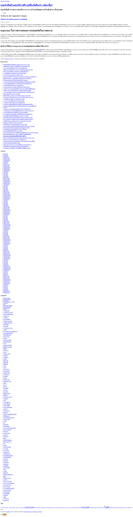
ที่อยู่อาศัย (5, 362)
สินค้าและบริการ (7, 441)
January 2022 (6, 208)
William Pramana (28, 511)
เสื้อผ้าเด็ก (5, 472)
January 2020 (6, 238)
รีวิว (4, 422)
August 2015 (6, 270)
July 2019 (5, 245)
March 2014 (6, 290)
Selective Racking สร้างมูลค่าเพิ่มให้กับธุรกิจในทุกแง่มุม (16, 87)
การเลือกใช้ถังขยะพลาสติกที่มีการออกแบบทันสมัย (15, 112)
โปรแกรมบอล (6, 486)
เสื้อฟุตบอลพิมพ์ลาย (8, 474)
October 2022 (6, 197)
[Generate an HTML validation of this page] (4, 515)
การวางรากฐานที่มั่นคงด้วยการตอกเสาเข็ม (13, 100)
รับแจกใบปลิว (6, 419)
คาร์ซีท (5, 329)
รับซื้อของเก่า (6, 416)
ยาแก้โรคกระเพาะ (7, 397)
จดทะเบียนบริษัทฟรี (8, 333)
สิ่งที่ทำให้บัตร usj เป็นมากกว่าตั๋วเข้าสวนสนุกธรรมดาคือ (16, 95)
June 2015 (5, 273)
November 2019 (6, 240)
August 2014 (6, 284)
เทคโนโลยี (6, 462)
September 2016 (6, 266)
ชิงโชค (5, 338)
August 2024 (6, 171)
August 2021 (6, 214)
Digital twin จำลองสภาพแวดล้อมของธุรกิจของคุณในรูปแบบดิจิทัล (19, 141)
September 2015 (6, 269)
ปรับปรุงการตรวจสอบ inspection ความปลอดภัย (14, 19)
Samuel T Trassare (38, 511)
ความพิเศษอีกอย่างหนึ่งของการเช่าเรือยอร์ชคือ (14, 73)
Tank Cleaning (6, 308)
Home (4, 13)
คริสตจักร (35, 507)
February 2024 (6, 178)
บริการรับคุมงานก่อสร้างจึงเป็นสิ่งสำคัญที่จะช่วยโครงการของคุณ (19, 126)
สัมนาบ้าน (5, 436)
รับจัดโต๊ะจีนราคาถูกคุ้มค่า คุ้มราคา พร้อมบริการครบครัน (17, 121)
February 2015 (6, 276)
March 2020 (6, 235)
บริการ (11, 58)
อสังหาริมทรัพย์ (7, 447)
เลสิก (4, 469)
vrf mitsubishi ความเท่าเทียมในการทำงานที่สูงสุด (15, 129)
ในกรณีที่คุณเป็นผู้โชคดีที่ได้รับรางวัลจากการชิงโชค (16, 115)
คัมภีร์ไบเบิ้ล (44, 507)
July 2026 (5, 153)
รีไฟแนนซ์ (5, 424)
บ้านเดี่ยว (5, 376)
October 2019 (6, 241)
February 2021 (6, 222)
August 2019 (6, 244)
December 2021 (6, 209)
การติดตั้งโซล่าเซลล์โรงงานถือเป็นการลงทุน (14, 99)
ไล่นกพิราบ (6, 500)
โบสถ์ (106, 507)
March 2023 (6, 191)
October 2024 (6, 168)
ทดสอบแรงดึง (6, 354)
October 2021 (6, 212)
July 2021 (5, 215)
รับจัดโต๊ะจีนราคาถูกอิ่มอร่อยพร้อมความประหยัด (15, 124)
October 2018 (6, 256)
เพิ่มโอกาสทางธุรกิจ (101, 507)
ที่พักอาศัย (5, 360)
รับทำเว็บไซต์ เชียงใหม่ (8, 417)
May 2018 (5, 263)
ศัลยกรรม (5, 431)
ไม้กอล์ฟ (5, 495)
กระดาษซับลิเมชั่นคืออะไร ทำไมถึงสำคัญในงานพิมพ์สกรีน (17, 83)
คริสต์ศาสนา (40, 507)
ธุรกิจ (4, 366)
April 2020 (5, 234)
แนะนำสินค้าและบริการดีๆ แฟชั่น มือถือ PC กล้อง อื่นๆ (26, 5)
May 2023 (5, 188)
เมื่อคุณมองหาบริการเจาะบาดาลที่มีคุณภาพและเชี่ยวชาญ (17, 144)
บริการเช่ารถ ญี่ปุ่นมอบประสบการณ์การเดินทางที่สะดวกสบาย (18, 97)
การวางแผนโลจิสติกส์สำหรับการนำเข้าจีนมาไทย (15, 68)
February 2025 (6, 165)
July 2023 (5, 186)
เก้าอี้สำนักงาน (6, 454)
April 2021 (5, 219)
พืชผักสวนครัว (6, 393)
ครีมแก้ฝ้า (5, 326)
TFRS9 (5, 309)
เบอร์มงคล (5, 464)
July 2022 (5, 201)
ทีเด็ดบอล (5, 364)
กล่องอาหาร (6, 316)
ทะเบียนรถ (5, 357)
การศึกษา (5, 317)
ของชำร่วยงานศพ (7, 321)
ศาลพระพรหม (6, 433)
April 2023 (5, 189)
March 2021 (6, 220)
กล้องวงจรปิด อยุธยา (8, 314)
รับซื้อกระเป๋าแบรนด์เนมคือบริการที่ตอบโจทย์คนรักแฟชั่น (17, 90)
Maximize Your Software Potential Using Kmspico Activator (16, 127)
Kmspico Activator (6, 507)
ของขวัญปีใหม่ (6, 319)
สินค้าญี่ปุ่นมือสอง (7, 440)
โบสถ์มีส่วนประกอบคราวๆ (122, 507)
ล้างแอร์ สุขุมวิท (7, 429)
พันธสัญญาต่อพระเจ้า (77, 507)
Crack (1, 507)
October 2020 (6, 227)
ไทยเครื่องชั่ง (6, 493)
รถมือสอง (5, 398)
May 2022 (5, 203)
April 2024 (5, 176)
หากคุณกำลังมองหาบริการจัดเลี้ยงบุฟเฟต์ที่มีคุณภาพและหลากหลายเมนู (20, 132)
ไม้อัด (4, 497)
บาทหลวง (69, 507)
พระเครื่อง (5, 391)
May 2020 (5, 233)
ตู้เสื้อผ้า (5, 348)
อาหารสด (5, 448)
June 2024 (5, 173)
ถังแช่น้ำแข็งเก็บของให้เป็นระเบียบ (11, 143)
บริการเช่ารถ (6, 369)
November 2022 (6, 196)
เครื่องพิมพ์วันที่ (7, 457)
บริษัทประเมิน (6, 372)
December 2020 (6, 224)
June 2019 (5, 246)
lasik (4, 304)
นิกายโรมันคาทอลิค (61, 507)
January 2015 (6, 278)
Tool (23, 507)
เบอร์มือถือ (6, 466)
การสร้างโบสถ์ (29, 507)
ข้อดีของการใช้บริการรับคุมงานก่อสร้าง (13, 122)
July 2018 (5, 260)
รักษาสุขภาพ (6, 410)
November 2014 (6, 280)
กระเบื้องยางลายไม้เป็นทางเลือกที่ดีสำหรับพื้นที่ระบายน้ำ (16, 148)
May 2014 (5, 287)
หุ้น (4, 443)
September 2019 (6, 243)
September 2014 (6, 282)
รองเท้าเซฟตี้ (6, 405)
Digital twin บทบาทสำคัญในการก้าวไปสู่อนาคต (14, 139)
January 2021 (6, 223)
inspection (7, 58)
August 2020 (6, 229)
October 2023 (6, 182)
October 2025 (6, 158)
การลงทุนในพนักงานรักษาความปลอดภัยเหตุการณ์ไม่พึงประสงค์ (18, 92)
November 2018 (6, 255)
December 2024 (6, 167)
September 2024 (6, 169)
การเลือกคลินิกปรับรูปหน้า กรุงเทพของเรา (13, 85)
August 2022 (6, 199)
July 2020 (5, 230)
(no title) (5, 107)
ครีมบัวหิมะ (6, 324)
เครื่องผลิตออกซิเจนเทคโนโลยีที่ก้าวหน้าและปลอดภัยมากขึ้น (18, 117)
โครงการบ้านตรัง (7, 481)
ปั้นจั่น (4, 383)
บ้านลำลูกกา (6, 374)
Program (21, 507)
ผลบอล (5, 386)
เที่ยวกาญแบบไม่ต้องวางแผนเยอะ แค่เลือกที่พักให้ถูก (16, 71)
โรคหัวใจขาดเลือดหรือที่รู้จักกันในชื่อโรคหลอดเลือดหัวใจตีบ (18, 104)
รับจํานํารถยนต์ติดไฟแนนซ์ (9, 414)
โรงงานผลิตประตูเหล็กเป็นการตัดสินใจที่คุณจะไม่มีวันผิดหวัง (17, 114)
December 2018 (6, 254)
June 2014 (5, 286)
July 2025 (5, 162)
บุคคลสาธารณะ (7, 381)
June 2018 (5, 261)
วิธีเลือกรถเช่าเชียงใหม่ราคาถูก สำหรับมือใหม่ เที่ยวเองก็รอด (18, 69)
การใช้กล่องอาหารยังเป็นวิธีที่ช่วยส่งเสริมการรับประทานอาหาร (18, 110)
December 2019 (6, 239)
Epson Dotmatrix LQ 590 (9, 301)
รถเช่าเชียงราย (7, 402)
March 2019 (6, 250)
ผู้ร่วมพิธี (72, 507)
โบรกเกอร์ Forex (7, 485)
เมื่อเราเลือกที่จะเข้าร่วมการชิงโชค (11, 94)
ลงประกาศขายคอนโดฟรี (9, 428)
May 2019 (5, 248)
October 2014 (6, 281)
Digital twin (6, 300)
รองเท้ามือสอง (6, 404)
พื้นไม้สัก (5, 395)
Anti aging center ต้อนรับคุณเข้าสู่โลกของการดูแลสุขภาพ (16, 109)
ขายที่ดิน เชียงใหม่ (7, 322)
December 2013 (6, 291)
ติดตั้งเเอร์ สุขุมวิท (7, 347)
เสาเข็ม (5, 471)
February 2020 (6, 237)
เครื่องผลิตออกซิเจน (8, 455)
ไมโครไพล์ (6, 498)
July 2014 (5, 285)
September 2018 (6, 258)
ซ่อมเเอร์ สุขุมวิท (7, 340)
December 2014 (6, 279)
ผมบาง (5, 385)
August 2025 (6, 161)
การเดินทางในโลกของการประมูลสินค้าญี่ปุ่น (14, 102)
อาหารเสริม (6, 450)
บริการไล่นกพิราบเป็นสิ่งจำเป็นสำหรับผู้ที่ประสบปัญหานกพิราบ (18, 119)
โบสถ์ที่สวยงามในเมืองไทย (113, 507)
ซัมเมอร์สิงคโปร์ (7, 341)
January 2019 (6, 253)
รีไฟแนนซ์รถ (6, 426)
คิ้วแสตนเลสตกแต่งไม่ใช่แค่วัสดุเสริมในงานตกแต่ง (15, 80)
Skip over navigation (5, 1)
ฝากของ (5, 390)
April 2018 (5, 264)
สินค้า (4, 438)
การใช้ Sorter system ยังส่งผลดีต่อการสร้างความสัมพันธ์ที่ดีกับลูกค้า (19, 88)
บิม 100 (5, 378)
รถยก (4, 400)
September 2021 (6, 213)
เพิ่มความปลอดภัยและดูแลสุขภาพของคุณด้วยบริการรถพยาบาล (18, 137)
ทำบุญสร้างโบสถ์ (55, 507)
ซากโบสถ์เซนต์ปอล (49, 507)
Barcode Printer (6, 298)
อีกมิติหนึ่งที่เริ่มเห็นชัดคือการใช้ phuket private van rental (16, 64)
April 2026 (5, 156)
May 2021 (5, 218)
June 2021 (5, 217)
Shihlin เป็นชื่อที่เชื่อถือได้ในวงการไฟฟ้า (12, 131)
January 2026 (6, 157)
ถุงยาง (4, 352)
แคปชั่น (5, 479)
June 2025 (5, 163)
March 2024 (6, 177)
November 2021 (6, 210)
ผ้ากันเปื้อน (6, 388)
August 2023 (6, 184)
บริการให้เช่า (6, 371)
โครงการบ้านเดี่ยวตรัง (8, 483)
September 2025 (6, 160)
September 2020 (6, 228)
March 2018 (6, 265)
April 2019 (5, 249)
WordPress (8, 511)
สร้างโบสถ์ (91, 507)
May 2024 (5, 174)
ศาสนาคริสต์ (85, 507)
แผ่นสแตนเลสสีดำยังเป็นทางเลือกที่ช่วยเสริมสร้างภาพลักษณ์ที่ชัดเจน (19, 106)
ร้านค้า (5, 421)
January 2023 (6, 193)
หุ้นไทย (5, 445)
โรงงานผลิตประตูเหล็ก (8, 488)
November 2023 (6, 181)
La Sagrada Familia (12, 507)
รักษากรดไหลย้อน (7, 407)
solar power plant (7, 306)
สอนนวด (5, 435)
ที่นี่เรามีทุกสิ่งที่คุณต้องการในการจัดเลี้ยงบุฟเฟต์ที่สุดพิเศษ (17, 134)
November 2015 (6, 268)
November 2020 (6, 225)
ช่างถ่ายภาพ (6, 336)
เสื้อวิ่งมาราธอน (7, 478)
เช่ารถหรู (5, 459)
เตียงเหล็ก (5, 460)
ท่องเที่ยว (5, 355)
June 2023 (5, 187)
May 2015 (5, 274)
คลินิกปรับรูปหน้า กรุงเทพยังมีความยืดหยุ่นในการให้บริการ (17, 78)
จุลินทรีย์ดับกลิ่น (7, 335)
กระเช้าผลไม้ (6, 310)
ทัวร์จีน (5, 359)
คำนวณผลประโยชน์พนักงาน (10, 331)
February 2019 (6, 251)
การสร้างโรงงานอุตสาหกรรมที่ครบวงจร (13, 75)
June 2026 (5, 155)
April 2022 (5, 204)
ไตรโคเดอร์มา (6, 491)
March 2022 (6, 205)
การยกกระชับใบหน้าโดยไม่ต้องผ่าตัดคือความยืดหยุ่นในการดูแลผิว (19, 81)
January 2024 (6, 179)
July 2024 (5, 172)
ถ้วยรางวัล (5, 350)
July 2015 (5, 271)
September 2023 (6, 183)
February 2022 (6, 207)
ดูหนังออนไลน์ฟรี (7, 345)
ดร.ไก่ (4, 343)
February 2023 (6, 192)
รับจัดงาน (5, 412)
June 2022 (5, 202)
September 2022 (6, 198)
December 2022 (6, 194)
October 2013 (6, 292)
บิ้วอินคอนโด (6, 379)
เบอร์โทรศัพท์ (6, 467)
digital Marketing (7, 299)
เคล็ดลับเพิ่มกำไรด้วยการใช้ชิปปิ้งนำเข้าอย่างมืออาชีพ (16, 66)
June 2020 (5, 232)
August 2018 (6, 259)
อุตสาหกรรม (6, 452)
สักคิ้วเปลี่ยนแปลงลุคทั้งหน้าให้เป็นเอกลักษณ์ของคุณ (16, 146)
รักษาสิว (5, 409)
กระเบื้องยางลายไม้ (8, 312)
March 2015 (6, 275)
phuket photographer (7, 305)
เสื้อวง (4, 476)
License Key (17, 507)
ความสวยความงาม (8, 328)
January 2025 (6, 166)
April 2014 (5, 289)
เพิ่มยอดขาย (95, 507)
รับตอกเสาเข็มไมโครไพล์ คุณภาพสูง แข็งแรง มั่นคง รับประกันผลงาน (20, 76)
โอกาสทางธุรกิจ (7, 490)
